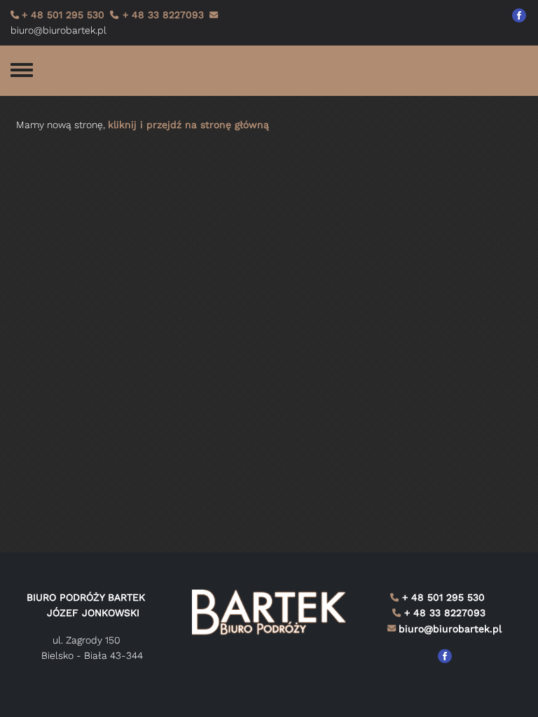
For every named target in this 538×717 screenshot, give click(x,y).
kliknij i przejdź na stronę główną (188, 124)
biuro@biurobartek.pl (450, 628)
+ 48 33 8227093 (161, 14)
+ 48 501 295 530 (63, 14)
